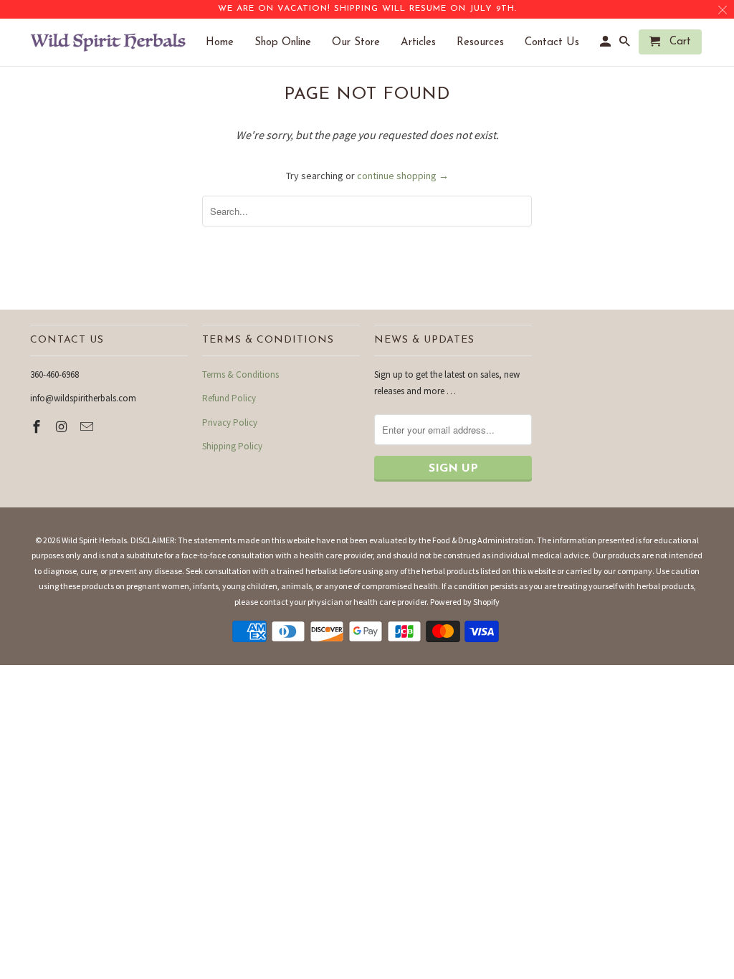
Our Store (363, 42)
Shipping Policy (232, 446)
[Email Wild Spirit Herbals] (88, 427)
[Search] (625, 44)
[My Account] (606, 44)
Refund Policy (229, 398)
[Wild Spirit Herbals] (109, 42)
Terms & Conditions (240, 374)
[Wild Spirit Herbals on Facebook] (38, 427)
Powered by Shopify (465, 601)
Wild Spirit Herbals (94, 540)
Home (227, 42)
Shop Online (289, 42)
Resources (487, 42)
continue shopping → (403, 175)
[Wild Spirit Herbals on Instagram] (63, 427)
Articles (425, 42)
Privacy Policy (229, 422)
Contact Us (559, 42)
